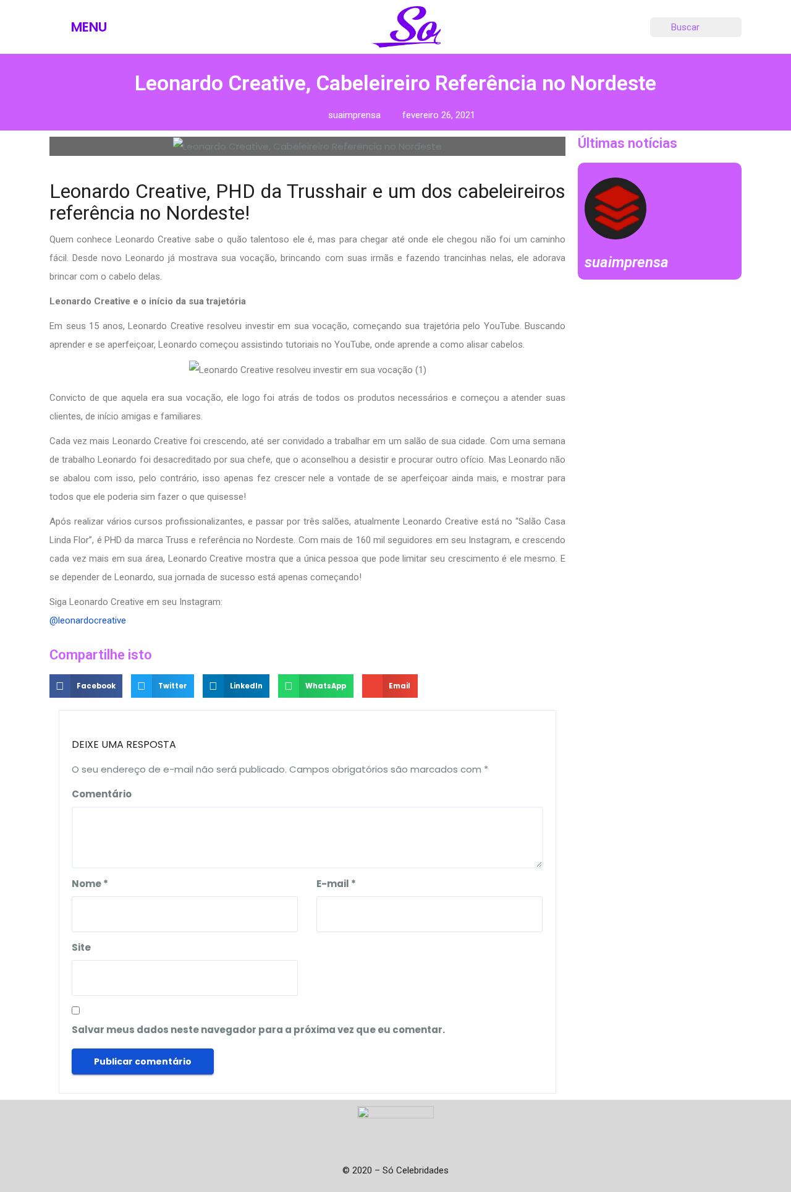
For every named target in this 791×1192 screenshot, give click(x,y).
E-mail (336, 883)
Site (81, 947)
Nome (90, 883)
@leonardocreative (87, 620)
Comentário (102, 793)
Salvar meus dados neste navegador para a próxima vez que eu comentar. (258, 1029)
